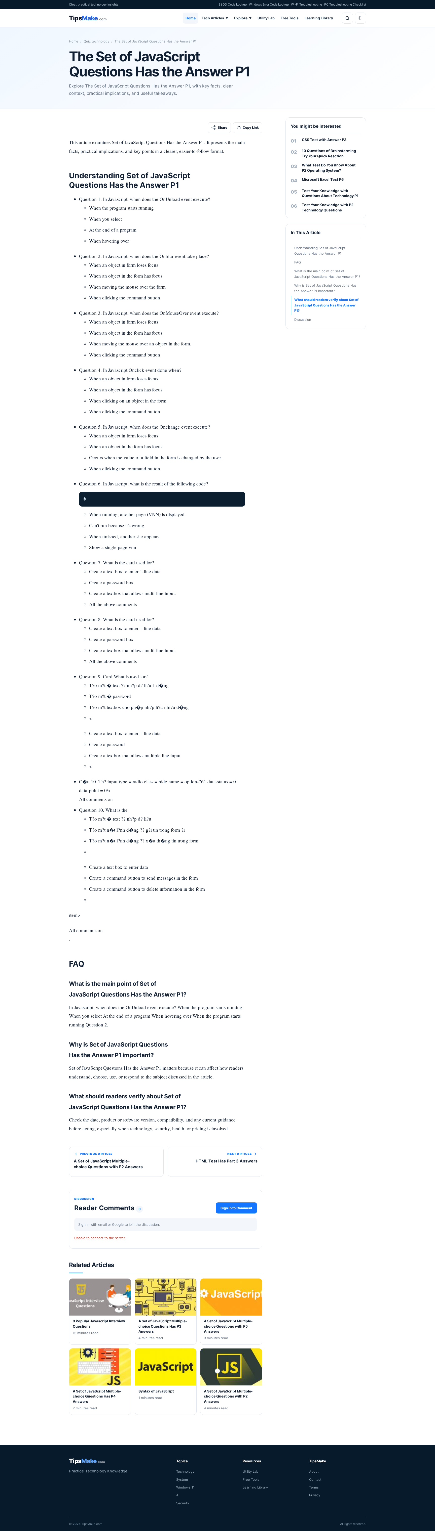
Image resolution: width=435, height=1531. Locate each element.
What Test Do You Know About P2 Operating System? (329, 167)
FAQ (297, 262)
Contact (315, 1479)
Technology (185, 1471)
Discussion (302, 320)
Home (191, 18)
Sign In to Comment (236, 1208)
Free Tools (290, 18)
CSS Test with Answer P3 (324, 140)
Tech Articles (215, 18)
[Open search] (347, 18)
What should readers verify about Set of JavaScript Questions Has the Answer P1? (326, 305)
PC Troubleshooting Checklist (345, 4)
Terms (314, 1487)
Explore (242, 18)
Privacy (314, 1495)
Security (182, 1503)
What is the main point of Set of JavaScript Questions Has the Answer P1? (327, 273)
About (314, 1471)
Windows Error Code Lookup (269, 4)
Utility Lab (266, 18)
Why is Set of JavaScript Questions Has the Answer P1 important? (325, 288)
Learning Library (319, 18)
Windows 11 (185, 1487)
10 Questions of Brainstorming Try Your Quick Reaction (329, 153)
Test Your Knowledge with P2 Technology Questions (327, 207)
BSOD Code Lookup (233, 4)
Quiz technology (96, 41)
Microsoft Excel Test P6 (323, 179)
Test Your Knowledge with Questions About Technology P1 (330, 193)
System (182, 1479)
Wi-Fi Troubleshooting (306, 4)
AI (177, 1495)
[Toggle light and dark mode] (360, 18)
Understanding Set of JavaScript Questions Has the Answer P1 (319, 250)
